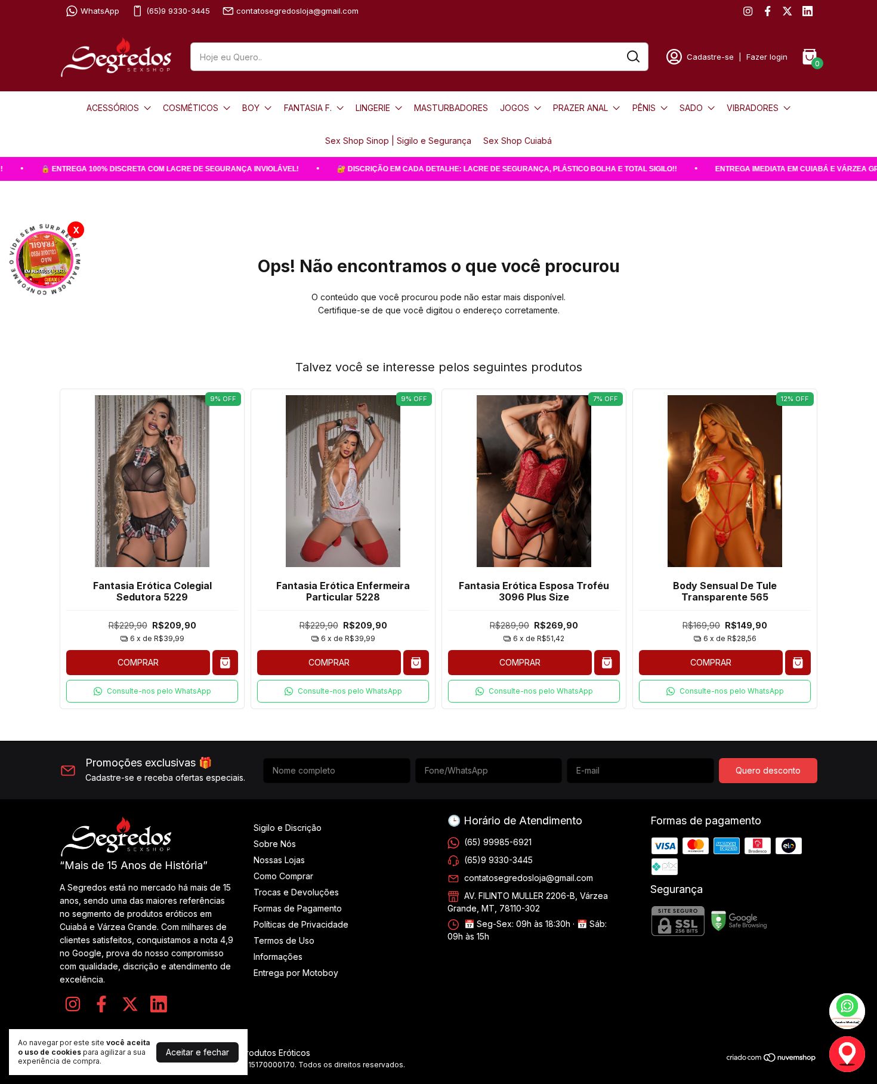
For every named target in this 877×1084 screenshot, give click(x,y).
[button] (152, 691)
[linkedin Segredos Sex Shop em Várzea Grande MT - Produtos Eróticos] (807, 11)
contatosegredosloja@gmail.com (297, 11)
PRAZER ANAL (580, 108)
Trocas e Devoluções (296, 892)
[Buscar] (632, 56)
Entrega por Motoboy (296, 973)
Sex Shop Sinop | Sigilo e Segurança (398, 141)
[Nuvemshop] (771, 1059)
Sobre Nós (275, 844)
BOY (251, 108)
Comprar (138, 662)
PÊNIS (644, 108)
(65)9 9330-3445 (178, 11)
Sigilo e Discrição (288, 828)
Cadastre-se (710, 56)
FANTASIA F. (308, 108)
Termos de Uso (284, 940)
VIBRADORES (753, 108)
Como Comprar (283, 876)
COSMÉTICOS (190, 108)
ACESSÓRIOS (113, 108)
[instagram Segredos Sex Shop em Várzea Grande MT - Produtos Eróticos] (748, 11)
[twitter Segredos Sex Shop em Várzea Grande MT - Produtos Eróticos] (787, 11)
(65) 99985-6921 (498, 842)
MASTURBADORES (451, 108)
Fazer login (767, 56)
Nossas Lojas (279, 860)
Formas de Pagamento (298, 908)
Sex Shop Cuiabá (517, 141)
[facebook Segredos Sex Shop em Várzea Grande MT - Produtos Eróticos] (767, 11)
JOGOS (514, 108)
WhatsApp (100, 11)
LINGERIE (373, 108)
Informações (278, 956)
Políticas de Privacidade (301, 924)
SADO (691, 108)
